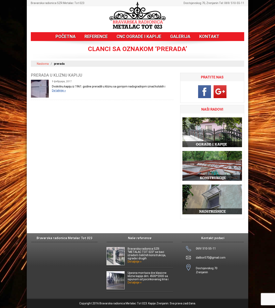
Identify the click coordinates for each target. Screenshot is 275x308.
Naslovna (43, 63)
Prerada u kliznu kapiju (56, 75)
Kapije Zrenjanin (158, 303)
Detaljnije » (59, 90)
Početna (66, 36)
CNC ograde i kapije (139, 36)
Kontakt (209, 36)
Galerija (180, 36)
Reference (96, 36)
